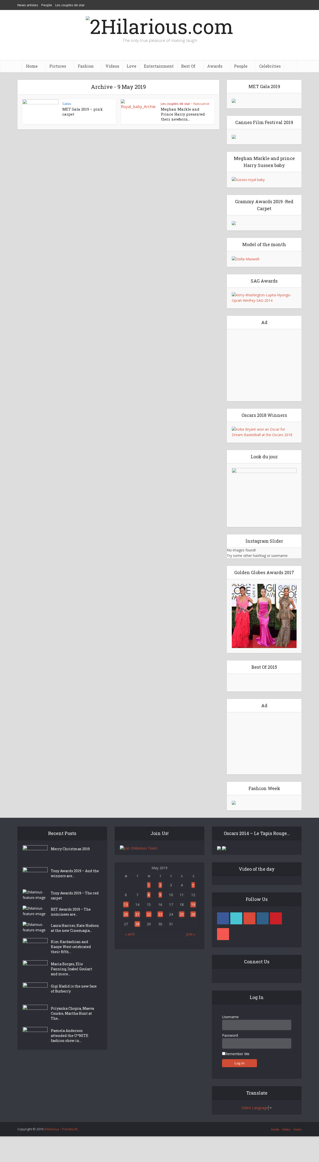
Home (32, 66)
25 (182, 914)
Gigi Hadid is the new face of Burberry (74, 989)
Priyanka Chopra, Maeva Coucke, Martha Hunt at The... (72, 1013)
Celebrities (270, 66)
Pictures (57, 66)
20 (126, 914)
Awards (214, 66)
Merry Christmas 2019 (70, 848)
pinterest (276, 918)
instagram (263, 918)
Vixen (297, 1129)
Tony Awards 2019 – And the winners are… (75, 873)
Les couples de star (70, 5)
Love (131, 66)
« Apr (130, 934)
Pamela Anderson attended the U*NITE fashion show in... (69, 1035)
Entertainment (159, 66)
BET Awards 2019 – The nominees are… (71, 912)
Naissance (201, 103)
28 (137, 924)
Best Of (188, 66)
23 (160, 914)
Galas (66, 103)
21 (137, 914)
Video (286, 1129)
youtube (223, 934)
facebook (223, 918)
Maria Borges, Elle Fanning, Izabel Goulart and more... (71, 969)
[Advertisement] (264, 365)
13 (126, 904)
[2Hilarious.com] (159, 25)
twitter (236, 918)
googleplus (249, 918)
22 (149, 914)
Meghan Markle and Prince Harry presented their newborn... (183, 114)
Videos (112, 66)
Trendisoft (70, 1129)
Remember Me (237, 1053)
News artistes (27, 5)
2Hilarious (51, 1129)
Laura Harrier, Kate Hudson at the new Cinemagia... (75, 928)
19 (193, 904)
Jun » (190, 934)
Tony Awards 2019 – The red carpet (75, 895)
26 (193, 914)
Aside (275, 1129)
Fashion (86, 66)
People (46, 5)
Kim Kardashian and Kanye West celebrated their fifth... (71, 946)
